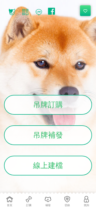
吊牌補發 (48, 135)
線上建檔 (48, 165)
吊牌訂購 (48, 104)
